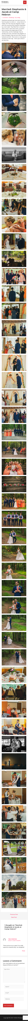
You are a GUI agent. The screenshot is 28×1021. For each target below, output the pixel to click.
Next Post (14, 917)
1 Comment (5, 17)
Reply (23, 950)
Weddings (11, 17)
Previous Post (14, 914)
